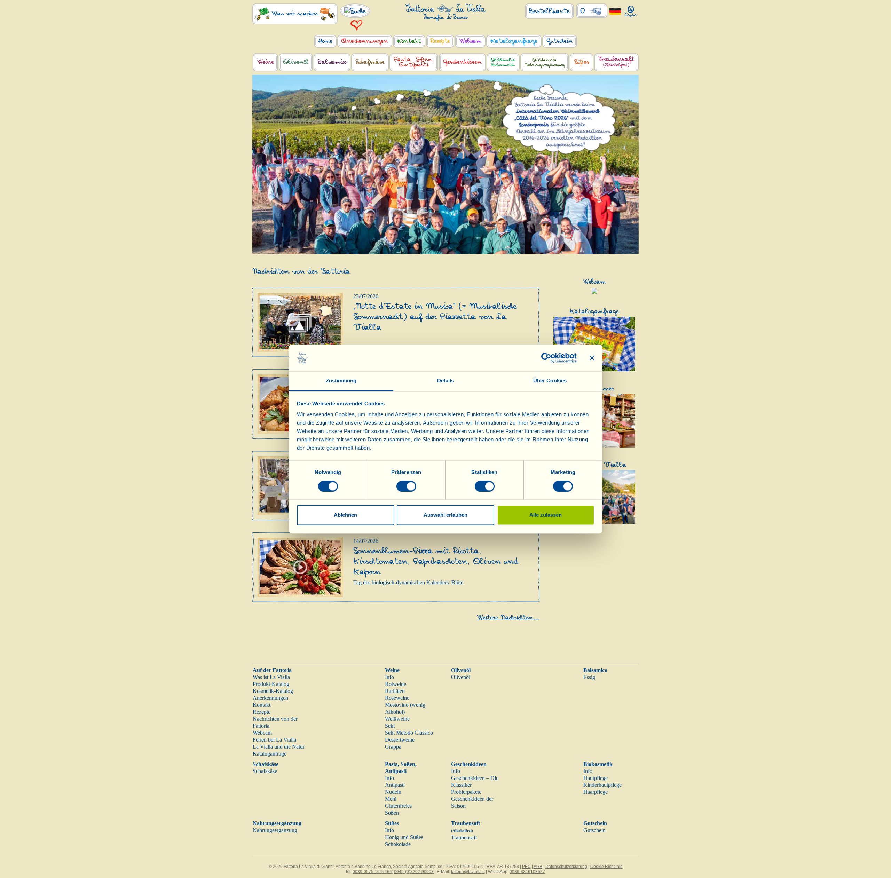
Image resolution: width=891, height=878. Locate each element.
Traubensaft (464, 837)
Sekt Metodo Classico (409, 733)
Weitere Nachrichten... (508, 617)
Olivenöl (461, 670)
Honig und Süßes (404, 837)
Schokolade (398, 844)
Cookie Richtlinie (606, 866)
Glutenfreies (398, 806)
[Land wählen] (615, 11)
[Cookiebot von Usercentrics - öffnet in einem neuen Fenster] (546, 358)
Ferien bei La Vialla (274, 740)
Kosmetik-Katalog (273, 691)
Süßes (392, 823)
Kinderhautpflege (602, 785)
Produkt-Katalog (271, 684)
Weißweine (397, 719)
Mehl (390, 799)
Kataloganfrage (269, 754)
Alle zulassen (545, 515)
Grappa (393, 747)
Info (389, 677)
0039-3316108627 (527, 871)
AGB (538, 866)
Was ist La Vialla (271, 677)
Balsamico (595, 670)
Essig (589, 677)
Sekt (390, 726)
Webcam (262, 733)
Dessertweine (400, 740)
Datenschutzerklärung (566, 866)
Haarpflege (595, 792)
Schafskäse (265, 764)
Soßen (392, 813)
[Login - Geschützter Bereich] (631, 10)
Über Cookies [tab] (550, 381)
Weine (392, 670)
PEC (526, 866)
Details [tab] (445, 381)
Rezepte (261, 712)
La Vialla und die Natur (279, 747)
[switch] (406, 486)
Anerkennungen (270, 698)
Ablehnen (345, 515)
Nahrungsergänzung (277, 823)
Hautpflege (595, 778)
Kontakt (261, 705)
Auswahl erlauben (445, 515)
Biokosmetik (598, 764)
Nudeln (393, 792)
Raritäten (395, 691)
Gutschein (595, 823)
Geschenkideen (469, 764)
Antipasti (395, 785)
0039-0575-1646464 (372, 871)
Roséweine (397, 698)
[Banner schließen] (592, 357)
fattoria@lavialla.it (468, 871)
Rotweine (395, 684)
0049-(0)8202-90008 (414, 871)
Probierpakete (466, 792)
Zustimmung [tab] (341, 381)
